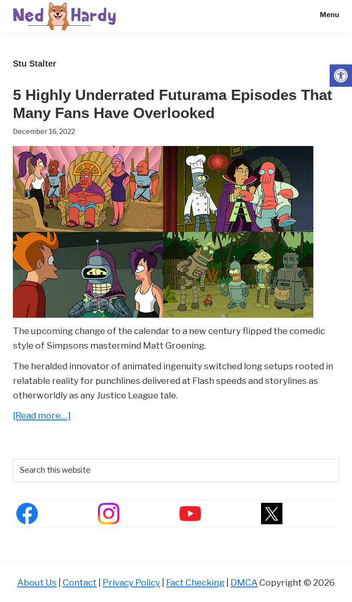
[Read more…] (42, 416)
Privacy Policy (131, 582)
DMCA (244, 582)
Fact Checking (195, 582)
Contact (80, 582)
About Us (37, 582)
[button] (341, 75)
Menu (329, 15)
